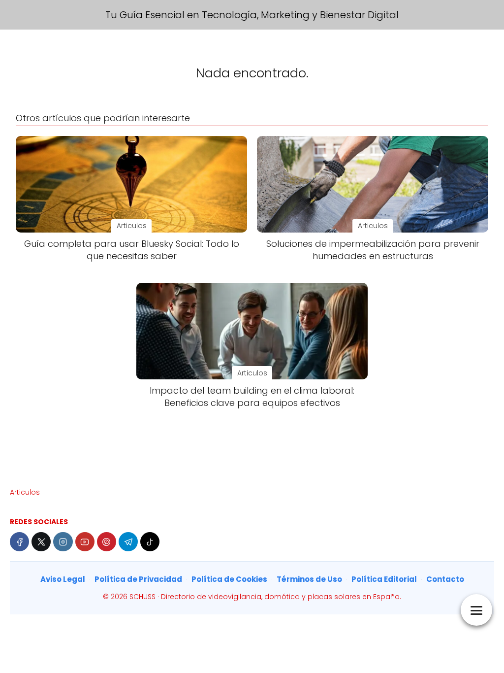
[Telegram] (128, 541)
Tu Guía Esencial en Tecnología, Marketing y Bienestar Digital (252, 15)
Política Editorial (384, 579)
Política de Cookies (229, 579)
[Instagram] (62, 541)
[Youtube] (84, 541)
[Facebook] (19, 541)
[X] (41, 541)
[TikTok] (149, 541)
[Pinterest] (106, 541)
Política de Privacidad (138, 579)
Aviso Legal (62, 579)
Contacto (445, 579)
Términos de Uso (309, 579)
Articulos (25, 492)
